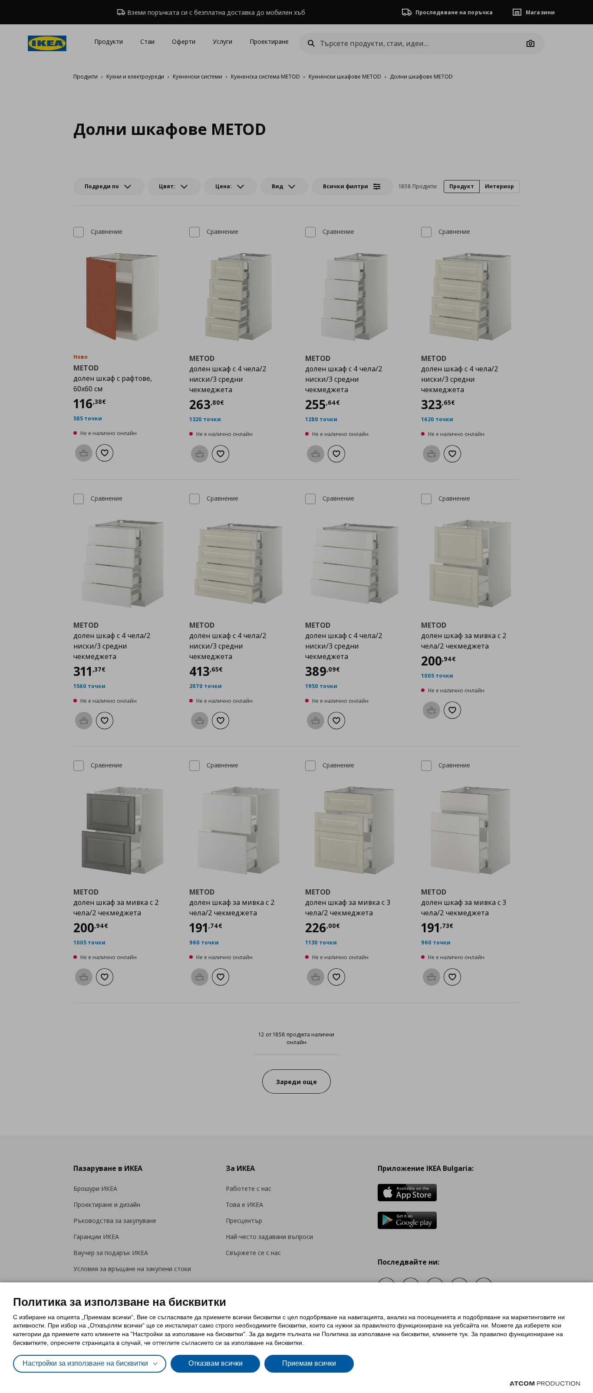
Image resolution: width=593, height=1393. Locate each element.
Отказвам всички (215, 1363)
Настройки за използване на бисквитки (85, 1363)
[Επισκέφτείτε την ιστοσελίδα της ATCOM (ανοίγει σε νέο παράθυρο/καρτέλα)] (545, 1383)
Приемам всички (309, 1363)
